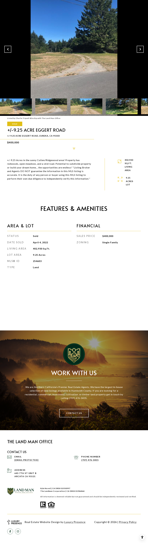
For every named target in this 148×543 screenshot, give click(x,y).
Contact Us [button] (74, 413)
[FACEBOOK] (10, 531)
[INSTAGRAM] (18, 531)
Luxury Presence (75, 522)
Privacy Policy (128, 522)
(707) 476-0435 (90, 460)
